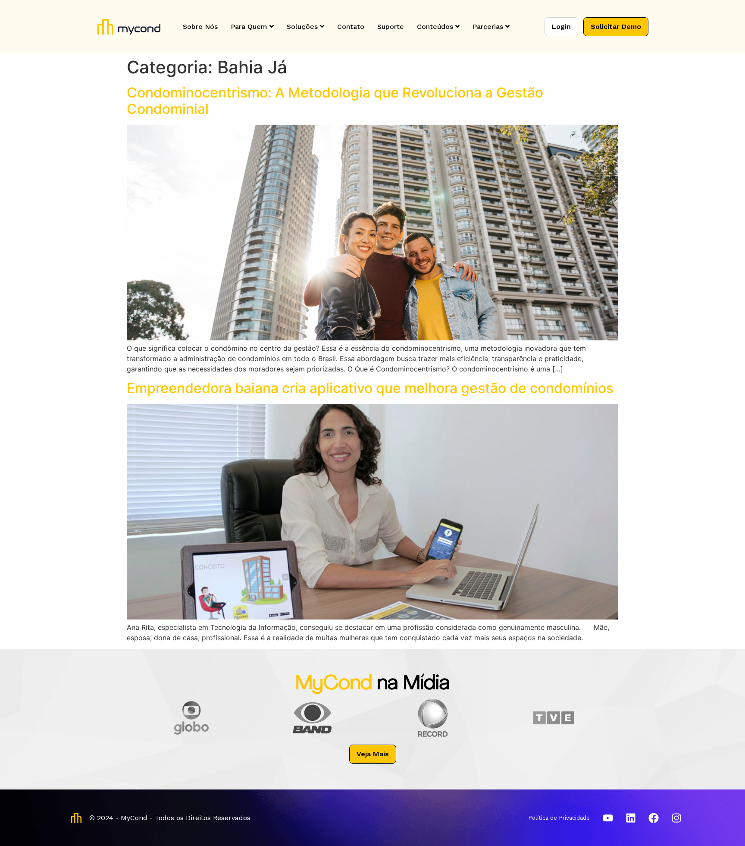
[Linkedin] (630, 818)
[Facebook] (653, 818)
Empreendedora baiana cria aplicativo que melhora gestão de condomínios (370, 388)
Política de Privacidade (559, 818)
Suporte (390, 26)
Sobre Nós (200, 26)
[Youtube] (608, 818)
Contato (350, 26)
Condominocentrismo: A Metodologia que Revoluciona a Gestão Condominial (335, 100)
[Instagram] (676, 818)
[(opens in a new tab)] (372, 617)
